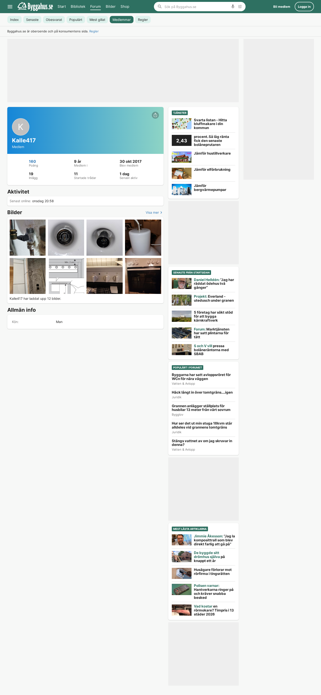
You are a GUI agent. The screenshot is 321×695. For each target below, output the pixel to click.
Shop (125, 6)
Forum (95, 6)
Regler (94, 31)
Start (62, 6)
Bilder (111, 6)
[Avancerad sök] (240, 6)
